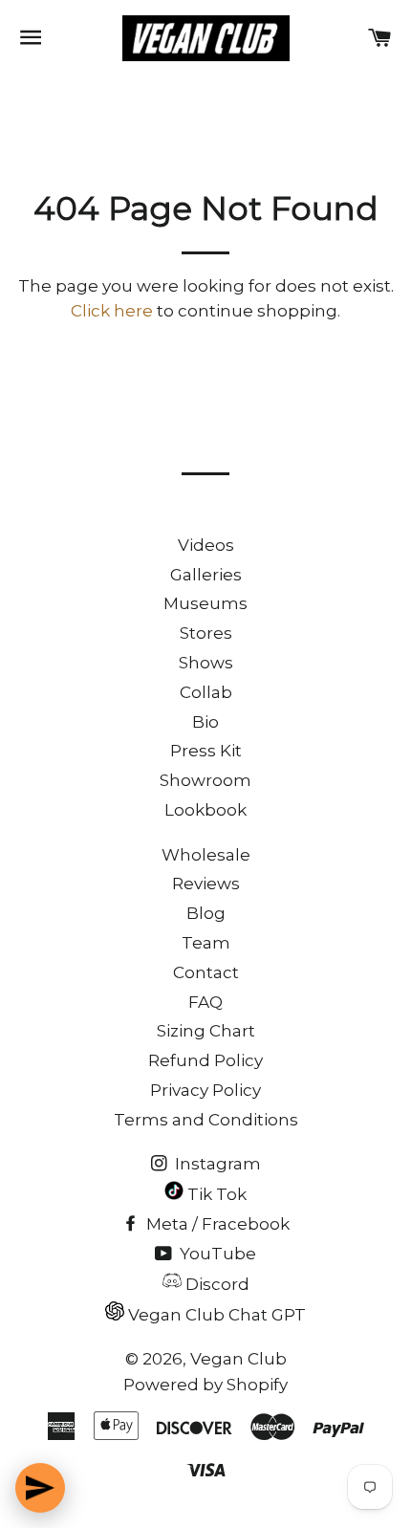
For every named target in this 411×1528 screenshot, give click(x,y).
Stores (206, 633)
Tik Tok (215, 1194)
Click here (112, 310)
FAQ (205, 1002)
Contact (206, 972)
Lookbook (205, 809)
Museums (205, 603)
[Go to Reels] (40, 1488)
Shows (206, 662)
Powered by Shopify (205, 1384)
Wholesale (206, 854)
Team (206, 942)
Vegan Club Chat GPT (215, 1314)
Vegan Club (238, 1358)
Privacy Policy (205, 1090)
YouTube (216, 1253)
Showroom (205, 780)
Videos (206, 545)
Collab (206, 692)
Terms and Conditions (206, 1119)
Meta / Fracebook (216, 1223)
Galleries (206, 574)
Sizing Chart (206, 1030)
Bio (205, 721)
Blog (206, 913)
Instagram (216, 1163)
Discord (215, 1284)
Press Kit (206, 750)
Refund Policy (205, 1060)
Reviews (206, 883)
